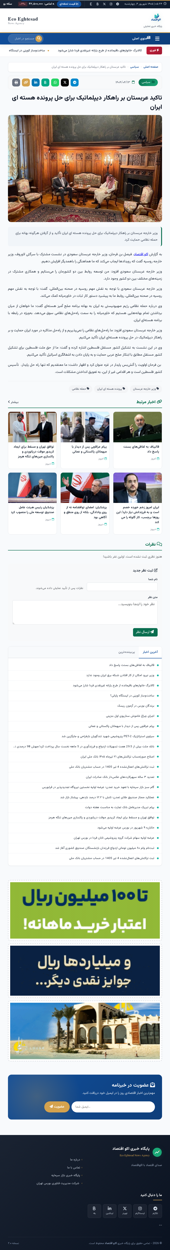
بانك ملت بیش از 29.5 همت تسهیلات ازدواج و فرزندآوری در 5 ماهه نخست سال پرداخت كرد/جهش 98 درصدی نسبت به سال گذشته (83, 746)
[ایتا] (91, 4)
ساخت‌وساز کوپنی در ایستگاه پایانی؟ (85, 50)
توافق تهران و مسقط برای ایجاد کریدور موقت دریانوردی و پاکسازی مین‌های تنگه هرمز (101, 817)
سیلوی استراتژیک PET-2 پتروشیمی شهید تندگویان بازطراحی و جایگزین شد (108, 736)
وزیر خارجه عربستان (144, 389)
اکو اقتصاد (141, 254)
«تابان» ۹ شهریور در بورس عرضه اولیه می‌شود (125, 827)
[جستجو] (38, 38)
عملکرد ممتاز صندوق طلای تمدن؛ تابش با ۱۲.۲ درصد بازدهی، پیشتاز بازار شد (107, 797)
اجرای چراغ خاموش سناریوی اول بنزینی (25, 50)
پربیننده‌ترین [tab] (126, 652)
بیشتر (14, 402)
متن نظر (153, 597)
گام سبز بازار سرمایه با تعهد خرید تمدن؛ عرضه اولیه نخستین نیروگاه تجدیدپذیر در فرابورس (98, 787)
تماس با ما (73, 1167)
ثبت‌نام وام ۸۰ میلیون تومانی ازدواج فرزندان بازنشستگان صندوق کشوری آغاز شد (104, 848)
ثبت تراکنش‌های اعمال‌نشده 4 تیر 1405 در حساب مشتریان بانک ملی (111, 767)
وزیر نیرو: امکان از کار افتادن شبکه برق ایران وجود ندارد (120, 675)
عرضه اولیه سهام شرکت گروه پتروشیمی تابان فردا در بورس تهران (114, 838)
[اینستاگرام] (111, 4)
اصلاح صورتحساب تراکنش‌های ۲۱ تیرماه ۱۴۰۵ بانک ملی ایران (117, 756)
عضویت (58, 1106)
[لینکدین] (36, 82)
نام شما (153, 579)
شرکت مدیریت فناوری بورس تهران (58, 1183)
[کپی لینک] (26, 82)
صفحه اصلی (150, 67)
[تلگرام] (117, 4)
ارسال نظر (143, 632)
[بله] (97, 4)
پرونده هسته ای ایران (110, 389)
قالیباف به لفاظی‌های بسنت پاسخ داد (131, 665)
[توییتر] (104, 4)
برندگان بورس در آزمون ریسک (135, 706)
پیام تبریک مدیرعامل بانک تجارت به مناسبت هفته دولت (119, 807)
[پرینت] (16, 82)
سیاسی (134, 67)
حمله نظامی (79, 389)
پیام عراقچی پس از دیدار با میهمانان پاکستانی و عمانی (121, 726)
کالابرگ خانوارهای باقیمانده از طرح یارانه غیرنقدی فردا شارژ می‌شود (113, 685)
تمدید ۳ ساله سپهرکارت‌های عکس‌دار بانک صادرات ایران (120, 777)
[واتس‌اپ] (55, 82)
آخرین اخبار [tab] (150, 652)
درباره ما (75, 1159)
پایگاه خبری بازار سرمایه (65, 1175)
